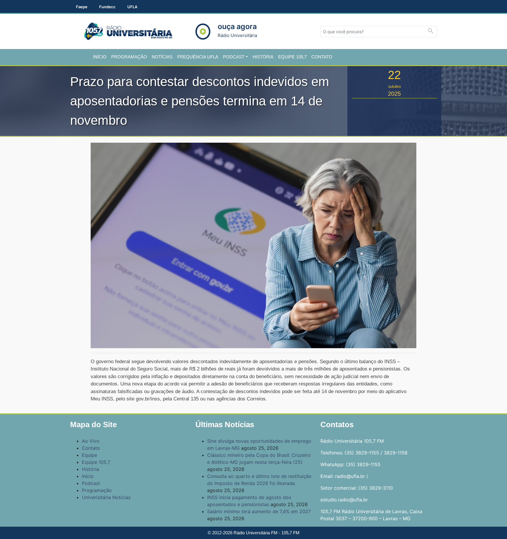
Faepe (81, 6)
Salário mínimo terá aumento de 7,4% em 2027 (259, 511)
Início (100, 56)
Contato (321, 56)
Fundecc (107, 6)
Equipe (89, 455)
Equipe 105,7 (292, 56)
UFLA (132, 6)
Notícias (162, 56)
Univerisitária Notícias (106, 497)
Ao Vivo (90, 441)
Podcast (233, 56)
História (263, 56)
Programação (129, 56)
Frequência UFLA (197, 56)
